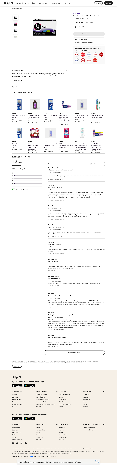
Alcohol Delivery (41, 397)
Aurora (61, 430)
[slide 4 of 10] (15, 37)
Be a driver (15, 430)
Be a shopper (16, 427)
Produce (15, 402)
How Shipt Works (64, 394)
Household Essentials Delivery (45, 404)
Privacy (26, 456)
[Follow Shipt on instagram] (17, 443)
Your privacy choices (38, 456)
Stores (61, 397)
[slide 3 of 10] (15, 30)
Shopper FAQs (17, 439)
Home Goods (16, 399)
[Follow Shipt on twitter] (26, 443)
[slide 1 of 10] (15, 17)
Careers (85, 397)
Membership (63, 399)
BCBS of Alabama (88, 430)
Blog (84, 402)
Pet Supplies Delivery (42, 399)
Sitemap (85, 406)
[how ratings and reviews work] (24, 168)
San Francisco (40, 430)
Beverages (15, 397)
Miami (38, 432)
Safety (14, 437)
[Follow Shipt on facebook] (13, 443)
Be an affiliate (16, 432)
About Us (86, 394)
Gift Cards (62, 402)
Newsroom (86, 399)
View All (14, 406)
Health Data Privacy (52, 456)
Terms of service (16, 456)
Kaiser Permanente (89, 427)
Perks (14, 435)
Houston (38, 435)
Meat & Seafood (17, 404)
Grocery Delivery (41, 394)
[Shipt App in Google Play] (29, 386)
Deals (61, 406)
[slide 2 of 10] (15, 24)
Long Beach (63, 437)
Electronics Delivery (42, 402)
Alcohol (14, 394)
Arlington (62, 427)
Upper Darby (63, 435)
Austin (38, 427)
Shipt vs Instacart (65, 404)
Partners (85, 404)
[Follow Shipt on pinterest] (21, 443)
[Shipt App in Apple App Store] (17, 386)
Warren (61, 432)
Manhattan (39, 437)
